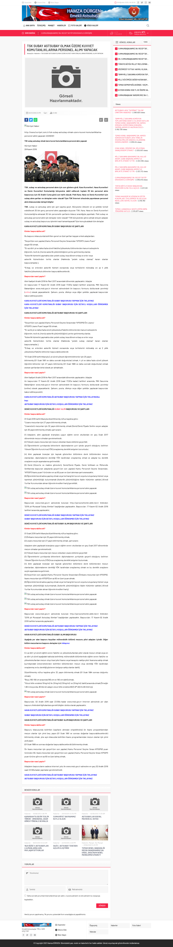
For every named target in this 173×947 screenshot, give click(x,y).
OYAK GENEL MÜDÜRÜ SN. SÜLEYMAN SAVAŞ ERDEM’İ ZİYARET (130, 149)
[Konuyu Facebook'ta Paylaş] (26, 120)
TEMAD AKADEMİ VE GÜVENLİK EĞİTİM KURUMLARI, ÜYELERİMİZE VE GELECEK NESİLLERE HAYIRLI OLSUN (131, 198)
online (27, 292)
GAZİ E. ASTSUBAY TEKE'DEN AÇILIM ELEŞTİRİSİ (65, 847)
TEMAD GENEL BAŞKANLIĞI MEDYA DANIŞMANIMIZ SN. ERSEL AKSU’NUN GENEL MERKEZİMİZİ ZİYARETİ (93, 851)
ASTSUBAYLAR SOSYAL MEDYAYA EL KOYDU (92, 817)
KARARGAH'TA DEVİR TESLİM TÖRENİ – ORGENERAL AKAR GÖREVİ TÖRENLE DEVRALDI (36, 818)
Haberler (37, 53)
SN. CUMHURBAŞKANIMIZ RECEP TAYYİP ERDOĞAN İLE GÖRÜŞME (66, 33)
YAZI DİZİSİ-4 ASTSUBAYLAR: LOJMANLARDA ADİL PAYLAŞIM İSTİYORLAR (36, 848)
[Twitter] (141, 2)
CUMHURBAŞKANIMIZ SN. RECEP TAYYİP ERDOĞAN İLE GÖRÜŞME (130, 178)
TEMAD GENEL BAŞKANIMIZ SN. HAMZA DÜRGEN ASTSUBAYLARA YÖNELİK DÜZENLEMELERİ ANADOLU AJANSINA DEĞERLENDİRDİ (130, 138)
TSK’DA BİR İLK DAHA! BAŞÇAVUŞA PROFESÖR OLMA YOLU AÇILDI (128, 187)
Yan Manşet (99, 843)
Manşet (91, 843)
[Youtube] (149, 2)
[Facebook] (138, 2)
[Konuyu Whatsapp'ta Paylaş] (35, 120)
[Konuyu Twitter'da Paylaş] (31, 120)
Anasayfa (30, 53)
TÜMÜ (145, 42)
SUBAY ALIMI (60, 409)
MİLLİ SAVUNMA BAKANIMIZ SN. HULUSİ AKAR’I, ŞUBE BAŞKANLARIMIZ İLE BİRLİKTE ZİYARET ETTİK (130, 158)
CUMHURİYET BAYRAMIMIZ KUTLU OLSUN (64, 817)
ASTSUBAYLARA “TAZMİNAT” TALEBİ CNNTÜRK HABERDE (129, 111)
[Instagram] (145, 2)
